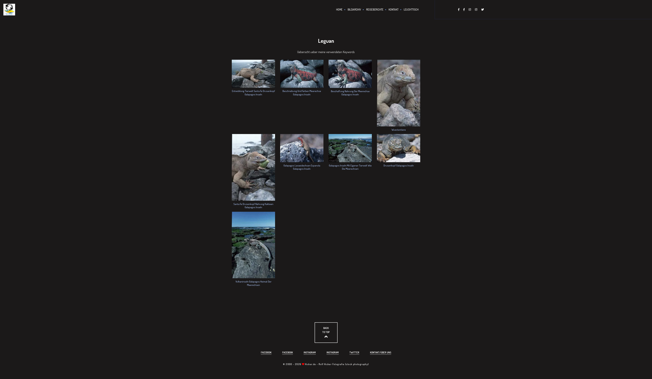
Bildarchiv (354, 9)
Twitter (354, 352)
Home (339, 9)
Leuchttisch (411, 9)
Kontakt (394, 9)
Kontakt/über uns (380, 352)
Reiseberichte (375, 9)
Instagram (310, 352)
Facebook (266, 352)
